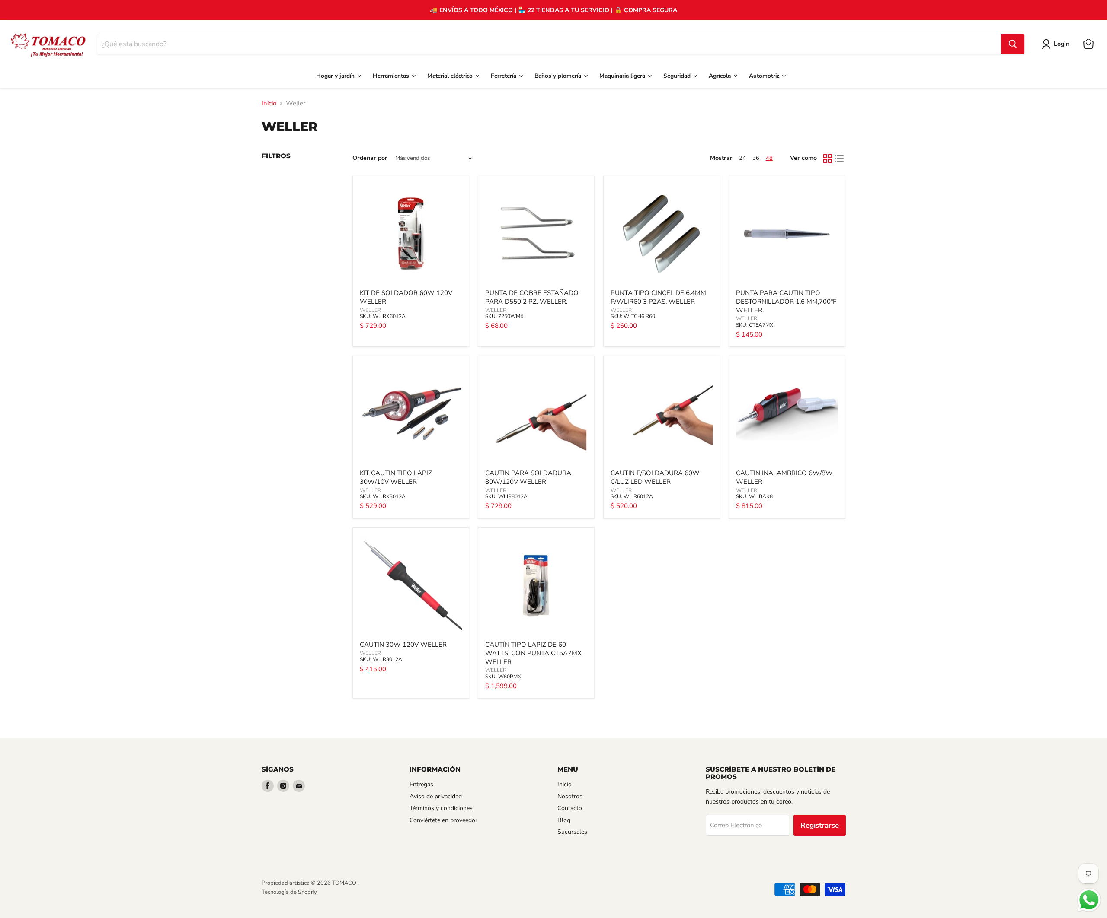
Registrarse (819, 825)
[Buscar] (1012, 44)
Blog (563, 820)
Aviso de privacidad (436, 796)
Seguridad (677, 76)
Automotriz (765, 76)
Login (1061, 44)
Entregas (421, 784)
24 (742, 158)
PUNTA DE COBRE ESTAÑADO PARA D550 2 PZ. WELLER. (532, 297)
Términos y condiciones (441, 808)
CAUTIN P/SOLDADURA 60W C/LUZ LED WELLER (655, 477)
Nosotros (569, 796)
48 (769, 158)
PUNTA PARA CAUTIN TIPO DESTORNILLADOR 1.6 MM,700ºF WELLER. (786, 301)
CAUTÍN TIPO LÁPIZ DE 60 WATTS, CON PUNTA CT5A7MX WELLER (533, 653)
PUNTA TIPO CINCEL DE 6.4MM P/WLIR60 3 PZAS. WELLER (658, 297)
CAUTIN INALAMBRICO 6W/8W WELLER (784, 477)
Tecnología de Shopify (289, 892)
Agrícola (721, 76)
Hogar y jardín (336, 76)
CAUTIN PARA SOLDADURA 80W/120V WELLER (528, 477)
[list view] (840, 158)
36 (755, 158)
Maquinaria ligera (623, 76)
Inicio (269, 103)
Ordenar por (369, 158)
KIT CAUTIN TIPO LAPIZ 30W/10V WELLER (396, 477)
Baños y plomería (558, 76)
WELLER (370, 310)
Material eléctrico (450, 76)
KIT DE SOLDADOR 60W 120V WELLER (406, 297)
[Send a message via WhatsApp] (1089, 900)
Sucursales (572, 832)
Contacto (569, 808)
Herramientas (392, 76)
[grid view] (828, 158)
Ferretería (504, 76)
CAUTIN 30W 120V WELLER (403, 644)
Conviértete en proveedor (443, 820)
